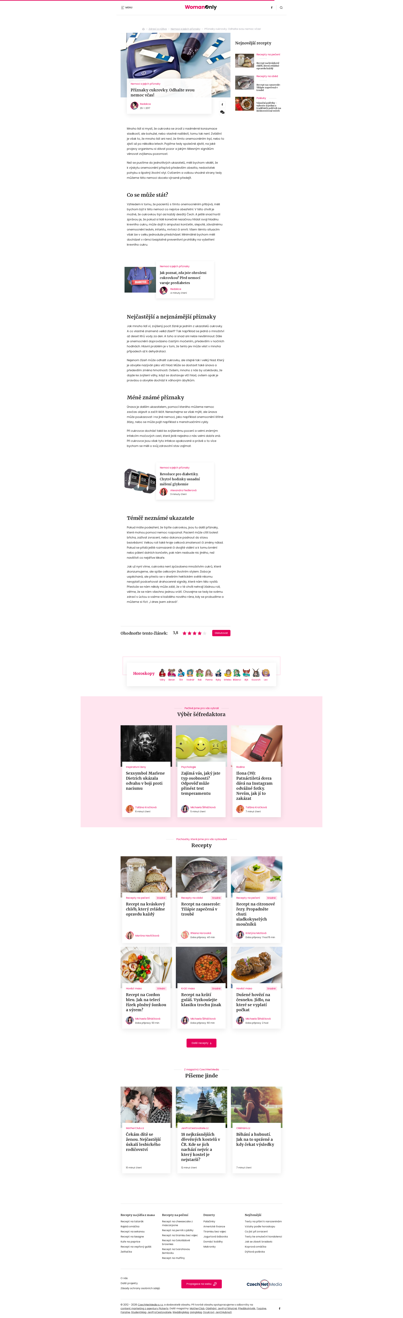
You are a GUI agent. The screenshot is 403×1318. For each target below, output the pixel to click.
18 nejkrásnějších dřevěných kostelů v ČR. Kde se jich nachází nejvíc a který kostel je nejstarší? (200, 1147)
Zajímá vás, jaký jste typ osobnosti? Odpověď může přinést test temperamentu (200, 783)
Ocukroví (208, 1312)
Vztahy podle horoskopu (260, 1226)
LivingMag (196, 1312)
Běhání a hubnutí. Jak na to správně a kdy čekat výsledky (255, 1139)
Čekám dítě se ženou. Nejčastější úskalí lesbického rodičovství (143, 1142)
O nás (124, 1278)
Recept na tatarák (132, 1221)
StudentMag (138, 1312)
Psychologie (188, 767)
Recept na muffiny (173, 1258)
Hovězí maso (134, 988)
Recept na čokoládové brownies (176, 1242)
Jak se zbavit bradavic (258, 1241)
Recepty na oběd (267, 76)
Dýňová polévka (255, 1252)
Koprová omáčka (255, 1246)
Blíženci (237, 679)
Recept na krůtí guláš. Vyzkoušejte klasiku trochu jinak (201, 999)
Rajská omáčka (130, 1226)
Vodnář (190, 679)
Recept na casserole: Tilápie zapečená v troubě (268, 87)
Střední (161, 988)
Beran (172, 679)
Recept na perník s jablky (177, 1230)
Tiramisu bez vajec (214, 1231)
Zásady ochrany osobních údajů (140, 1288)
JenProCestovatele (159, 1312)
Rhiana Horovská (200, 933)
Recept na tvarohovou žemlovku (176, 1251)
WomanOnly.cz (143, 29)
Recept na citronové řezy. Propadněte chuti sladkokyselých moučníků (255, 914)
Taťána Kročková (145, 807)
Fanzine (125, 1312)
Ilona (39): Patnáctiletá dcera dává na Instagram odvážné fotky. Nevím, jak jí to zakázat (254, 786)
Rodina (240, 767)
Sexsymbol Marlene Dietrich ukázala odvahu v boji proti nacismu (145, 781)
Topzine (261, 1308)
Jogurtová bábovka (215, 1236)
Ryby (218, 679)
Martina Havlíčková (147, 935)
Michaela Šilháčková (203, 807)
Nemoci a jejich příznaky (185, 29)
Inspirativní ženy (136, 767)
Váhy (162, 679)
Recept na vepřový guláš (136, 1246)
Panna (209, 679)
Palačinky (209, 1221)
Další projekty (129, 1283)
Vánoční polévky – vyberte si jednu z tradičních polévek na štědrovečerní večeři (268, 107)
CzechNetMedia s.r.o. (150, 1304)
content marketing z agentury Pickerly (144, 1308)
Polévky (261, 98)
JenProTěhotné (227, 1308)
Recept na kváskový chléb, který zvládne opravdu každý (267, 66)
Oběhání (211, 1308)
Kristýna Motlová (256, 933)
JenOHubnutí (223, 1312)
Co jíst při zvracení (256, 1231)
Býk (246, 679)
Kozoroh (256, 679)
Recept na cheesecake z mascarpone (177, 1223)
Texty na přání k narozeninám (263, 1221)
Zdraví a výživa (158, 29)
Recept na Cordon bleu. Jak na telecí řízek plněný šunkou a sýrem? (146, 1002)
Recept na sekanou (133, 1231)
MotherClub (197, 1308)
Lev (266, 679)
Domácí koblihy (213, 1241)
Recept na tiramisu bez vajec (180, 1235)
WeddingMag (181, 1312)
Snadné (161, 897)
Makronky (209, 1246)
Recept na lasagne (132, 1236)
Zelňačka (126, 1252)
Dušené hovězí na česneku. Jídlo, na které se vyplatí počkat (253, 1002)
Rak (200, 679)
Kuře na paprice (130, 1241)
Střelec (228, 679)
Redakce (145, 104)
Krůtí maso (188, 988)
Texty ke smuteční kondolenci (263, 1236)
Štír (181, 679)
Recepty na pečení (268, 54)
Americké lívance (214, 1226)
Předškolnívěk (246, 1308)
